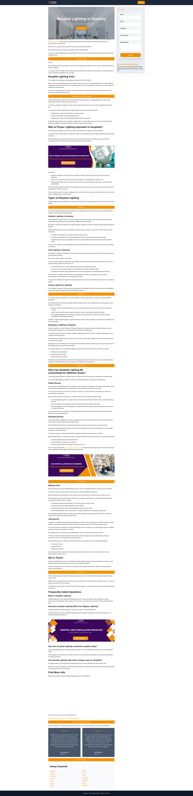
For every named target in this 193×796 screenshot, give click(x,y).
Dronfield (69, 718)
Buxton (84, 773)
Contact (141, 2)
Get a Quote (80, 28)
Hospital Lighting (54, 41)
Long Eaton (85, 780)
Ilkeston (84, 770)
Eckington (51, 718)
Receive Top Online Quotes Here (81, 722)
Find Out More (81, 207)
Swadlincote (85, 785)
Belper (52, 785)
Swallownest (75, 718)
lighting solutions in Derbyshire (73, 447)
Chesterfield (62, 718)
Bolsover (56, 718)
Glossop (84, 782)
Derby (83, 775)
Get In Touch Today (81, 58)
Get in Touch (81, 294)
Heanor (52, 783)
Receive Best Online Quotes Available (81, 96)
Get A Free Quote (81, 759)
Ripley (52, 781)
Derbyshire (85, 778)
